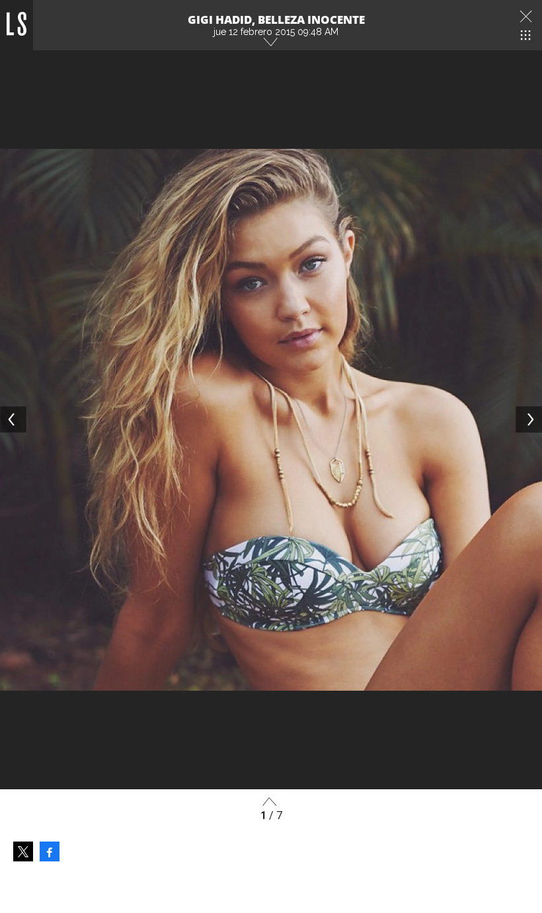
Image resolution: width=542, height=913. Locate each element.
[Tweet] (23, 851)
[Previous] (13, 419)
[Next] (529, 419)
